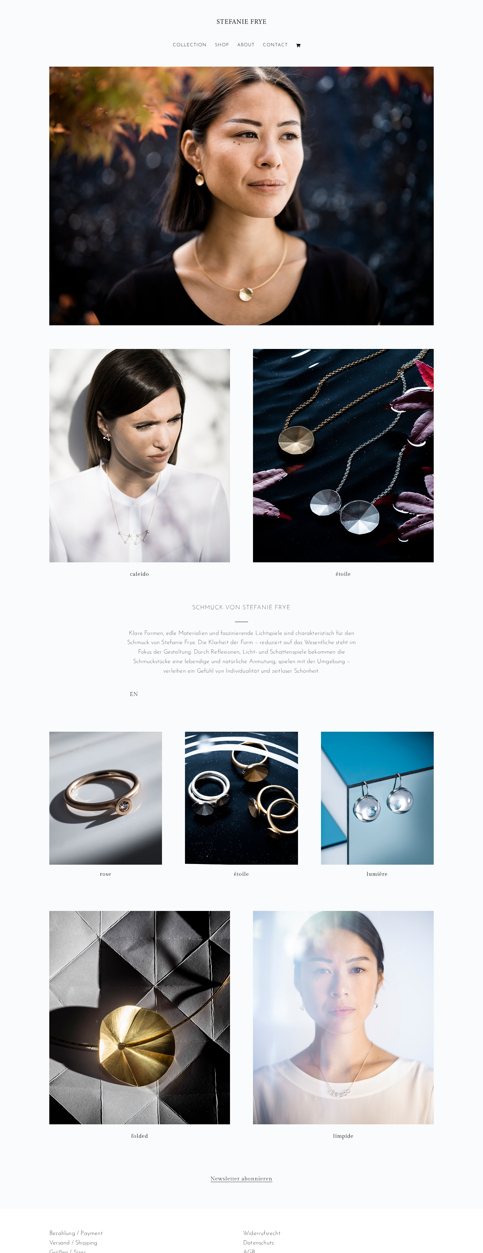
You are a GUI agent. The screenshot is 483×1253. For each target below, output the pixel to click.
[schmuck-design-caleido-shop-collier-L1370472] (139, 352)
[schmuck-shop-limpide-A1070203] (343, 914)
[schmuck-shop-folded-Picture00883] (139, 914)
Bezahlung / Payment (76, 1234)
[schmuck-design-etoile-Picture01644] (241, 735)
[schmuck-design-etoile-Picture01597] (343, 352)
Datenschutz (258, 1243)
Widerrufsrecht (262, 1234)
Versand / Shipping (73, 1243)
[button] (241, 594)
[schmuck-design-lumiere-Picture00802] (377, 735)
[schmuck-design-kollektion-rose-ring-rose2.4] (105, 735)
